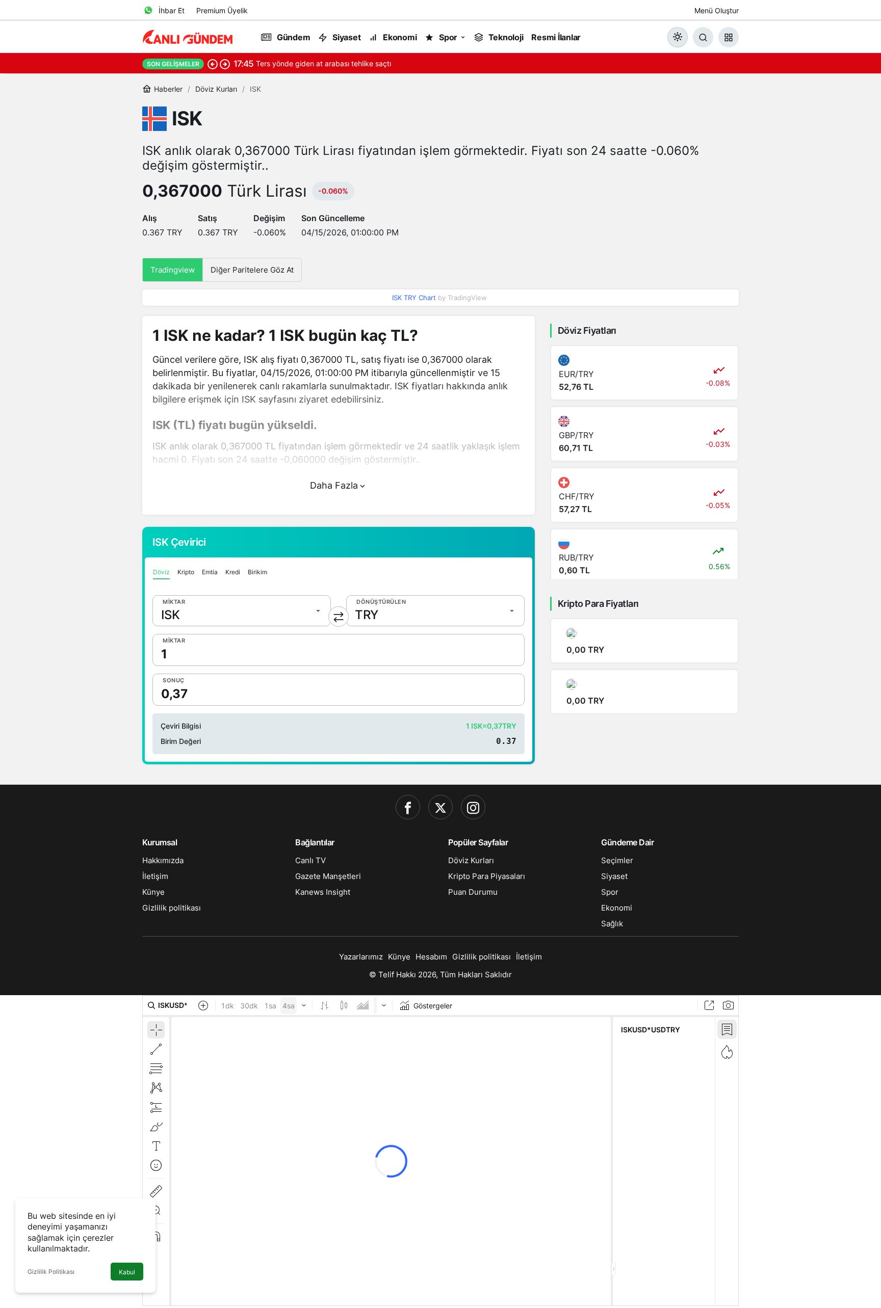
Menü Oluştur (716, 10)
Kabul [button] (127, 1272)
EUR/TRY (576, 374)
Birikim (257, 572)
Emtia (210, 572)
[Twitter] (440, 807)
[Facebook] (408, 807)
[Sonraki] (225, 64)
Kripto (185, 572)
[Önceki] (212, 64)
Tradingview (172, 270)
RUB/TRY (576, 557)
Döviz (161, 572)
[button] (728, 37)
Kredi (232, 572)
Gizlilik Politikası (51, 1271)
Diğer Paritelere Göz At (252, 270)
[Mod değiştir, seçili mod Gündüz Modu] (677, 37)
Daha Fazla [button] (334, 485)
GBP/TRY (576, 435)
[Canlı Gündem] (188, 36)
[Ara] (703, 37)
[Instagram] (473, 807)
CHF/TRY (576, 496)
